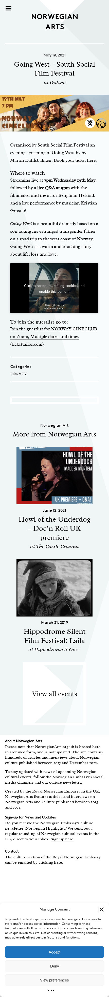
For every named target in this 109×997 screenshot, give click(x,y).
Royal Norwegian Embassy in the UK (65, 791)
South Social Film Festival (63, 145)
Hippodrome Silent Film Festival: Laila (55, 636)
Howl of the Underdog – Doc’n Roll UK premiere (54, 528)
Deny (54, 966)
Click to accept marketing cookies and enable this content (54, 289)
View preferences (54, 980)
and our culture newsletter (57, 782)
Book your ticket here (75, 160)
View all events (54, 693)
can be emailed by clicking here (33, 862)
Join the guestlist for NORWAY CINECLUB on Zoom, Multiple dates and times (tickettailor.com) (53, 336)
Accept (54, 952)
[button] (101, 909)
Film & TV (18, 374)
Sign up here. (62, 839)
